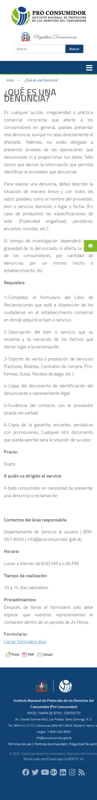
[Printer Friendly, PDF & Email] (29, 654)
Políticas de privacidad (50, 744)
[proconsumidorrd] (35, 772)
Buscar (74, 49)
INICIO (31, 713)
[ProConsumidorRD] (25, 772)
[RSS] (81, 772)
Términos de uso (19, 744)
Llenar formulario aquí (25, 641)
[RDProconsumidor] (44, 772)
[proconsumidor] (63, 772)
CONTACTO (72, 713)
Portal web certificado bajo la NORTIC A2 (54, 759)
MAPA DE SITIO (50, 713)
